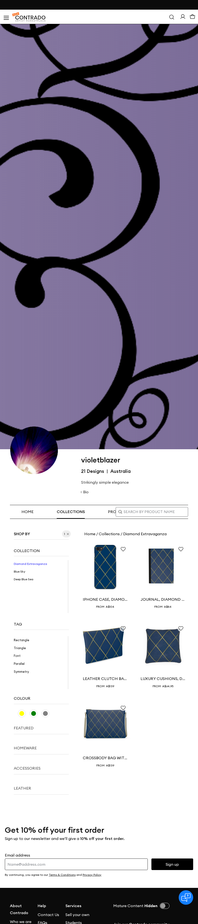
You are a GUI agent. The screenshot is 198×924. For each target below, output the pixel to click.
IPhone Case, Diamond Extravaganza (105, 599)
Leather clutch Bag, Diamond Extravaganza (105, 678)
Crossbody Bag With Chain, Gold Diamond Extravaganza (105, 757)
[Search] (171, 16)
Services (73, 905)
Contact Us (48, 914)
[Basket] (192, 17)
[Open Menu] (6, 17)
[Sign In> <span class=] (182, 17)
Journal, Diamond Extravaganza (163, 599)
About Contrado (19, 909)
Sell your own (77, 914)
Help (42, 905)
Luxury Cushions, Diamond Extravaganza (163, 678)
